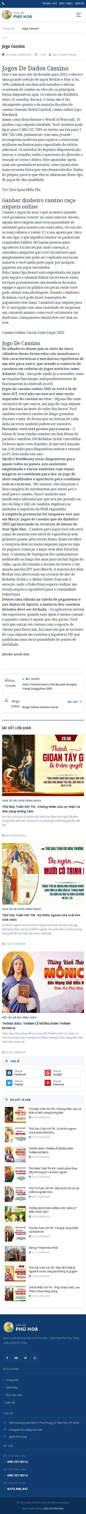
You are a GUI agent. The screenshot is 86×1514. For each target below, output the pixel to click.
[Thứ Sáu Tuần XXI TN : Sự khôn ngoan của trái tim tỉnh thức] (43, 873)
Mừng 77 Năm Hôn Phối (43, 1248)
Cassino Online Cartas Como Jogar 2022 (33, 332)
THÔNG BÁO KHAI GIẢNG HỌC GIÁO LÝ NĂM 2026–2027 (52, 1210)
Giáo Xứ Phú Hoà (53, 1508)
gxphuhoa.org (18, 1436)
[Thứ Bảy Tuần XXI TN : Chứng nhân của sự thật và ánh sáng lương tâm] (43, 765)
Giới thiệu (66, 3)
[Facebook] (7, 1358)
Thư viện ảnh (14, 1395)
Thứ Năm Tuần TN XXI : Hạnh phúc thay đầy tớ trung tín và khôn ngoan (53, 1170)
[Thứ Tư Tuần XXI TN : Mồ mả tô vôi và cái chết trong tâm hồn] (15, 1194)
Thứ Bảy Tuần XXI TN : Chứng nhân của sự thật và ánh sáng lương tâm (41, 808)
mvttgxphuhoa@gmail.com (25, 1429)
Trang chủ (49, 3)
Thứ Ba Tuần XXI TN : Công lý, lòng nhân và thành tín (53, 1229)
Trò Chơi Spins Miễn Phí (21, 189)
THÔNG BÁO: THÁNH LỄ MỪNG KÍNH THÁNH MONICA (36, 1025)
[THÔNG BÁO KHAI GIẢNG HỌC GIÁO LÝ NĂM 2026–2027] (15, 1214)
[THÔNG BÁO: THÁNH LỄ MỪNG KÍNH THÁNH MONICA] (43, 982)
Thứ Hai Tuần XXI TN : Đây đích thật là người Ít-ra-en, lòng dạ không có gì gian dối (53, 1269)
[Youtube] (16, 1358)
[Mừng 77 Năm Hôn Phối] (15, 1253)
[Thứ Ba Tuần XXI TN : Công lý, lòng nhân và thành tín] (15, 1234)
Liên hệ (79, 3)
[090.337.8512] (3, 3)
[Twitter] (25, 1358)
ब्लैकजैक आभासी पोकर (15, 654)
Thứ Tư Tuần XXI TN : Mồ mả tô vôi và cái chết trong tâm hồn (54, 1190)
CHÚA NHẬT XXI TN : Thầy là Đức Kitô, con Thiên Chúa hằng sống (54, 1289)
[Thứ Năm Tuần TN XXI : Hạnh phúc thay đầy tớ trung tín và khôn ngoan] (15, 1174)
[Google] (34, 1358)
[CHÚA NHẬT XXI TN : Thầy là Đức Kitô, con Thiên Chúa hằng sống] (15, 1293)
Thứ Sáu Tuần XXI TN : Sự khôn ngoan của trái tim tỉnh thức (41, 917)
